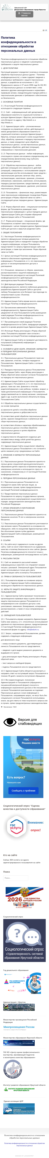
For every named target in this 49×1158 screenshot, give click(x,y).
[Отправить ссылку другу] (46, 30)
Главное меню (26, 14)
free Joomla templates (24, 1155)
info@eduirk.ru (33, 630)
